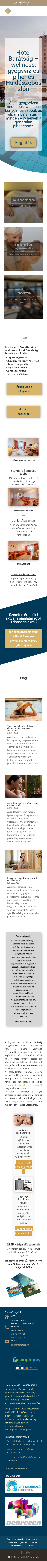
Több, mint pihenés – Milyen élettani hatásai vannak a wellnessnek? (20, 728)
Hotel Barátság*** (14, 1399)
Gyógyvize (9, 1408)
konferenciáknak (13, 1426)
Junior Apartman (23, 520)
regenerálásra (23, 1415)
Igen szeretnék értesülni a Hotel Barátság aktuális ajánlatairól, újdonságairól (23, 638)
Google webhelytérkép (16, 1468)
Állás (31, 1545)
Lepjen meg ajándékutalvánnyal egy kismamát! (22, 879)
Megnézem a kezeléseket (24, 1231)
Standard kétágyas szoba (23, 472)
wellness (22, 1408)
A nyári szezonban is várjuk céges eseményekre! (22, 804)
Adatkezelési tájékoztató (18, 1542)
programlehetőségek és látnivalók (23, 1085)
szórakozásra (11, 1419)
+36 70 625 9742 (19, 1337)
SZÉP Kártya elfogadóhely (23, 1244)
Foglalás (23, 142)
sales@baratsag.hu (20, 1344)
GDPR (34, 1542)
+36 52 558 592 (18, 1330)
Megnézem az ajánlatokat (23, 1165)
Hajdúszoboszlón (13, 1389)
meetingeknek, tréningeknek (19, 1429)
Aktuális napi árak (23, 412)
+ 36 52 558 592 (23, 2)
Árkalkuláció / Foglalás (24, 389)
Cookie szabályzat (15, 1539)
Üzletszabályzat (18, 1545)
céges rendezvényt (23, 1101)
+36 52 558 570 (18, 1334)
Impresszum (31, 1539)
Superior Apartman (23, 574)
